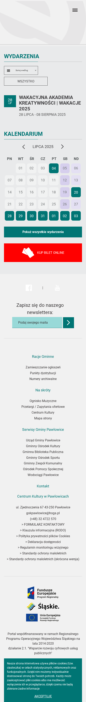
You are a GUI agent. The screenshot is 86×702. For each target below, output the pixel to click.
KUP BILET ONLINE (50, 253)
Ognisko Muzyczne (43, 401)
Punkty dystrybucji (43, 373)
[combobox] (21, 70)
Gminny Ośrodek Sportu (43, 458)
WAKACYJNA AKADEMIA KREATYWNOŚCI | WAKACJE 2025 (50, 103)
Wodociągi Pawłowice (43, 475)
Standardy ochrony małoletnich (43, 553)
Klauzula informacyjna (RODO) (44, 530)
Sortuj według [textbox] (22, 70)
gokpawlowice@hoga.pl (43, 513)
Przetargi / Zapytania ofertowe (43, 407)
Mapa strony (43, 418)
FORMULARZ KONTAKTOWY (44, 524)
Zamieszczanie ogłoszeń (43, 367)
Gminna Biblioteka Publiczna (43, 452)
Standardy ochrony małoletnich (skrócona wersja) (44, 559)
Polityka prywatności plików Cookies (44, 536)
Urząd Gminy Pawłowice (43, 440)
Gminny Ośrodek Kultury (43, 446)
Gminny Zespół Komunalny (43, 463)
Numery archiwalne (43, 379)
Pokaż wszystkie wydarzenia (43, 232)
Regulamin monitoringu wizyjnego (44, 547)
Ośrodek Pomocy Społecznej (43, 469)
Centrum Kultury (43, 412)
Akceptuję (43, 696)
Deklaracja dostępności (44, 542)
